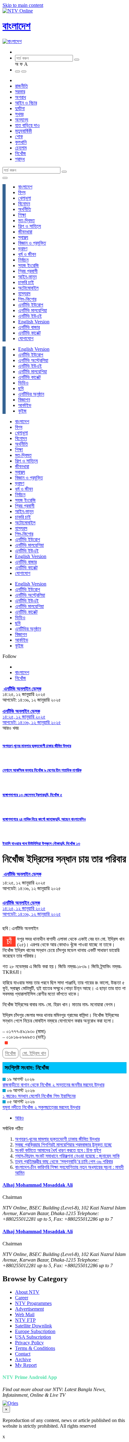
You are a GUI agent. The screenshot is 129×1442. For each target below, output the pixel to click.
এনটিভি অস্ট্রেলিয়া (33, 360)
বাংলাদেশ (17, 26)
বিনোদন (24, 203)
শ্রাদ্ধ (20, 159)
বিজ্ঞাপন (24, 399)
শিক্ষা (22, 215)
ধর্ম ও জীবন (27, 254)
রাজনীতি (21, 86)
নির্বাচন (23, 259)
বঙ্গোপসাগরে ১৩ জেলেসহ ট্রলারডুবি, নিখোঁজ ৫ (32, 794)
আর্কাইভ (24, 405)
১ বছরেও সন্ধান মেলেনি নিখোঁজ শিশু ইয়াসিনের (39, 1096)
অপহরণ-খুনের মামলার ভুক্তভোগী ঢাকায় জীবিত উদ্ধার (37, 745)
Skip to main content (23, 5)
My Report (26, 1365)
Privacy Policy (29, 1342)
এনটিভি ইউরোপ (30, 304)
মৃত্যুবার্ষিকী (23, 131)
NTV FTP (25, 1320)
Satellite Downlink (33, 1325)
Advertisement (29, 1309)
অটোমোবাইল (28, 288)
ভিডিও (23, 382)
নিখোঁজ (20, 153)
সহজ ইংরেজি (28, 265)
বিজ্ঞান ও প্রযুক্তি (32, 243)
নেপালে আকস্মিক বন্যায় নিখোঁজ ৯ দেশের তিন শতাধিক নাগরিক (42, 770)
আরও (19, 1118)
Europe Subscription (35, 1331)
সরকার (20, 91)
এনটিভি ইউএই (30, 316)
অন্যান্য (21, 119)
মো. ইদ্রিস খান (34, 1053)
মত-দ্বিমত (26, 220)
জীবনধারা (25, 231)
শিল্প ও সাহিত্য (29, 226)
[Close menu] (5, 178)
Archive (23, 1359)
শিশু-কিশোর (27, 299)
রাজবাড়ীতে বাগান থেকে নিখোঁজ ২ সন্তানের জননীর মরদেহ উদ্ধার (53, 1084)
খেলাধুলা (24, 198)
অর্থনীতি (24, 209)
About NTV (27, 1292)
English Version (33, 321)
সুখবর (19, 114)
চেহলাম (21, 147)
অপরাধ (20, 97)
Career (21, 1297)
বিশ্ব (21, 192)
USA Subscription (33, 1337)
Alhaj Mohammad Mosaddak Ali (38, 1185)
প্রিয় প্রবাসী (28, 271)
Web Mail (24, 1314)
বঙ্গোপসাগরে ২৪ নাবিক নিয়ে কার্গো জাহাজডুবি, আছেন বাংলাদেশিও (44, 819)
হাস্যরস (24, 293)
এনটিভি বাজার (29, 327)
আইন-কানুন (27, 276)
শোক (19, 136)
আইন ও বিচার (26, 102)
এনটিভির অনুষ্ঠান (31, 394)
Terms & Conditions (35, 1348)
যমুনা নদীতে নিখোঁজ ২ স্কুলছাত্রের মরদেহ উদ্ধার (41, 1107)
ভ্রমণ (22, 248)
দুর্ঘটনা (20, 108)
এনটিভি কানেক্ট (29, 333)
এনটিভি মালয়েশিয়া (32, 310)
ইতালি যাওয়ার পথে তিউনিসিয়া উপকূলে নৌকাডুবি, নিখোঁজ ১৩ (41, 843)
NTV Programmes (33, 1303)
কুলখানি (21, 142)
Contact (22, 1353)
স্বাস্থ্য (23, 237)
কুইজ (22, 411)
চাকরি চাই (26, 282)
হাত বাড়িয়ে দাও (27, 125)
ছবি (20, 388)
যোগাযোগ (26, 338)
